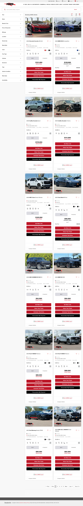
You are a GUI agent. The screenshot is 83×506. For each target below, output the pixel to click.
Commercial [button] (43, 4)
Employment (76, 4)
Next (66, 486)
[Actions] (50, 41)
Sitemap (25, 502)
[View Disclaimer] (38, 53)
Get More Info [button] (38, 68)
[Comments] (50, 54)
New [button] (26, 4)
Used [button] (28, 4)
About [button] (60, 4)
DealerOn (21, 502)
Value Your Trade (38, 72)
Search (75, 9)
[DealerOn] (8, 502)
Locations (65, 4)
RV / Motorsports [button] (34, 4)
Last (71, 486)
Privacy (28, 502)
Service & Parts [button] (55, 4)
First (47, 486)
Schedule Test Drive (39, 76)
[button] (51, 27)
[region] (67, 68)
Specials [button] (48, 4)
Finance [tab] (45, 58)
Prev (52, 486)
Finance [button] (71, 4)
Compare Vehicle (32, 92)
